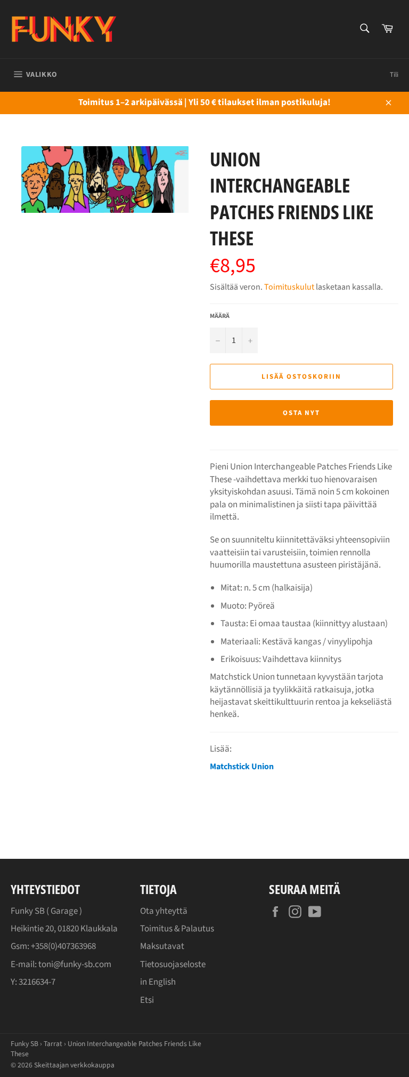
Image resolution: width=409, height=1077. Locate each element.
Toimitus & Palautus (177, 928)
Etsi (147, 1000)
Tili (394, 74)
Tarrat (53, 1044)
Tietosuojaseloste (173, 964)
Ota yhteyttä (163, 911)
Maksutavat (162, 946)
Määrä (220, 316)
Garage (64, 911)
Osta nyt (302, 413)
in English (158, 982)
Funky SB (24, 1044)
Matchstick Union (242, 766)
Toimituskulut (289, 287)
